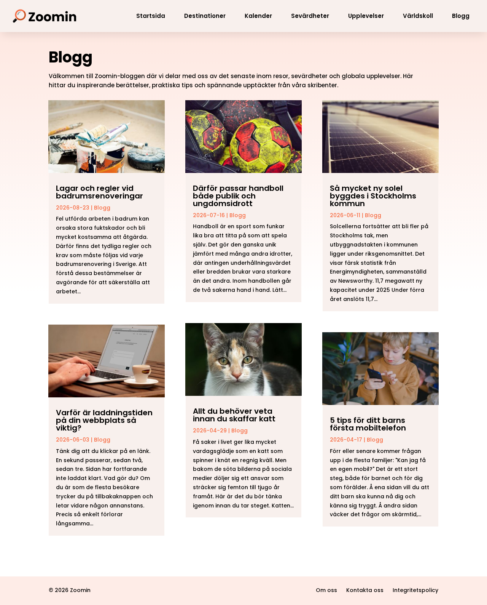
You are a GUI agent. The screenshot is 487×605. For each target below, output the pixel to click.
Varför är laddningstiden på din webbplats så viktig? (104, 420)
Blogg (460, 16)
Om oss (326, 590)
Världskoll (418, 16)
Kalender (258, 16)
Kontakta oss (365, 590)
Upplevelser (366, 16)
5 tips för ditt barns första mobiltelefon (368, 424)
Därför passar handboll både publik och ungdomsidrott (238, 196)
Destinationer (205, 16)
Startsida (150, 16)
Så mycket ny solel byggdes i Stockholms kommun (373, 196)
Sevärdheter (310, 16)
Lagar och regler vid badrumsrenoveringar (99, 192)
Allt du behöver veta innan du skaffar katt (234, 415)
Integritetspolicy (415, 590)
